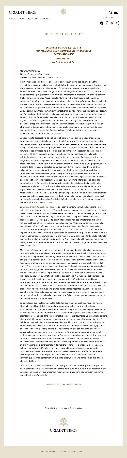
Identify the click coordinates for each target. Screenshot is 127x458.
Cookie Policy (65, 451)
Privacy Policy (78, 451)
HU (66, 34)
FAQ (42, 451)
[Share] (117, 23)
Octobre (45, 18)
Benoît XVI (15, 18)
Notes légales (51, 451)
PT (80, 34)
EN (51, 34)
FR (61, 34)
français (109, 18)
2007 (36, 18)
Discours (27, 18)
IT (71, 34)
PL (76, 34)
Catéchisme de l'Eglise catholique (38, 207)
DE (46, 34)
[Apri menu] (115, 12)
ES (57, 34)
